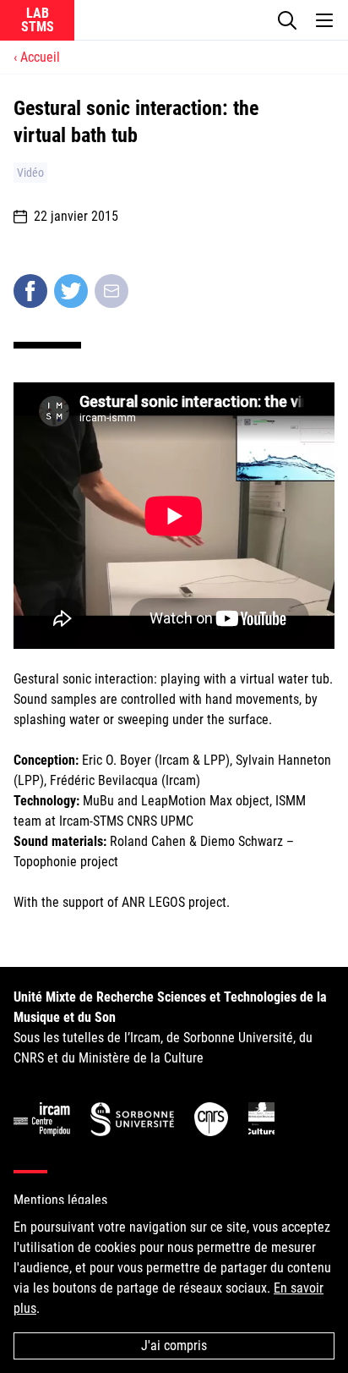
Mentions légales (60, 1200)
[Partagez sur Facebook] (30, 291)
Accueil (40, 57)
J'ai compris (174, 1345)
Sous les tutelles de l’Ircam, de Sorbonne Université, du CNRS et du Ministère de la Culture (170, 1027)
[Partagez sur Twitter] (71, 291)
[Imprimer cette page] (111, 291)
